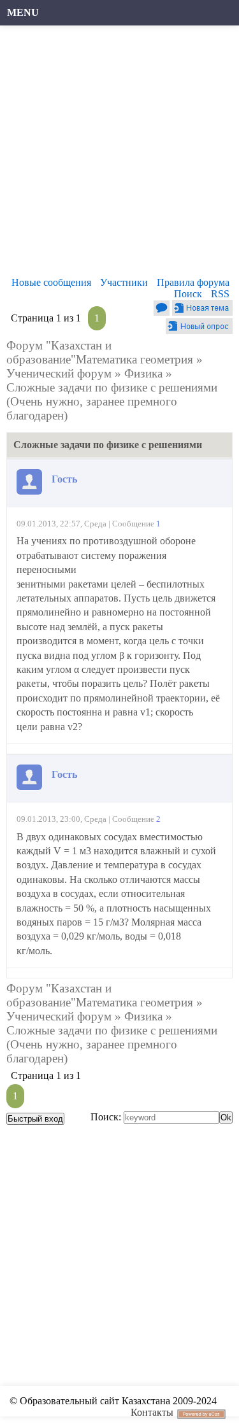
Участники (124, 282)
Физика (143, 373)
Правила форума (193, 282)
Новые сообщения (51, 282)
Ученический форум (59, 373)
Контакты (152, 1412)
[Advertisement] (119, 154)
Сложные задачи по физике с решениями (111, 387)
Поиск (188, 293)
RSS (220, 293)
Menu (23, 12)
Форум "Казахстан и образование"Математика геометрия (99, 352)
